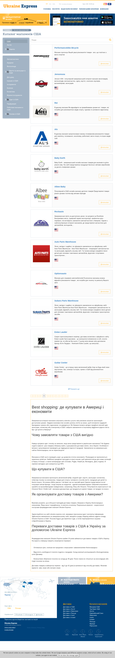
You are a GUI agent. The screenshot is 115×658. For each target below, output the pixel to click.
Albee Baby (59, 187)
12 (60, 396)
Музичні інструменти (14, 95)
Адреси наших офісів (9, 627)
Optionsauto (60, 273)
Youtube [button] (40, 615)
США (9, 41)
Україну (7, 595)
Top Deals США (95, 609)
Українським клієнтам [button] (89, 9)
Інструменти (11, 84)
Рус (50, 4)
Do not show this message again (68, 655)
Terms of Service (31, 627)
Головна (47, 9)
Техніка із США (14, 114)
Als (56, 129)
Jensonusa (59, 74)
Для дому (10, 77)
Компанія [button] (104, 9)
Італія (92, 617)
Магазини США (95, 607)
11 (57, 396)
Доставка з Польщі (69, 613)
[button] (109, 4)
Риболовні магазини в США (15, 109)
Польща (18, 608)
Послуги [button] (56, 9)
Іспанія (92, 619)
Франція (92, 624)
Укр (47, 4)
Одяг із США (13, 99)
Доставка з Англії (69, 609)
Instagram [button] (30, 615)
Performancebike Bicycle (66, 48)
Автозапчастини (13, 59)
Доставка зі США (69, 607)
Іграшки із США (12, 81)
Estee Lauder (60, 332)
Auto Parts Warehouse (65, 242)
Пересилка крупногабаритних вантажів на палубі (21, 619)
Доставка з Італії (69, 615)
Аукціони (10, 63)
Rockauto (59, 211)
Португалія (93, 626)
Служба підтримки (67, 4)
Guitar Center (60, 363)
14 (67, 396)
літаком (21, 22)
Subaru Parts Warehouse (66, 301)
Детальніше (105, 63)
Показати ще (75, 389)
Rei (56, 103)
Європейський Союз (96, 613)
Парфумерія (11, 104)
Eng (54, 4)
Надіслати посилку (69, 9)
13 (63, 396)
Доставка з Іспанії (69, 617)
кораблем (29, 22)
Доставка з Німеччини (70, 611)
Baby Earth (59, 158)
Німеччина (93, 615)
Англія (9, 45)
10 (54, 396)
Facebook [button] (19, 615)
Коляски (10, 88)
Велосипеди (11, 66)
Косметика (11, 92)
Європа (12, 49)
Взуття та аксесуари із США (17, 72)
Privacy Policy (41, 627)
